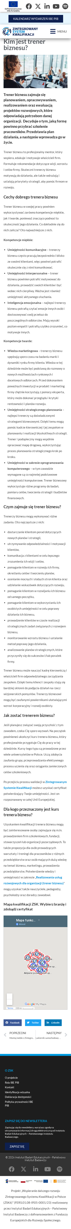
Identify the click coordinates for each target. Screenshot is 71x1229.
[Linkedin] (47, 6)
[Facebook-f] (29, 6)
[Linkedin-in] (35, 1169)
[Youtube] (56, 6)
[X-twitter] (38, 6)
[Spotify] (65, 6)
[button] (58, 31)
